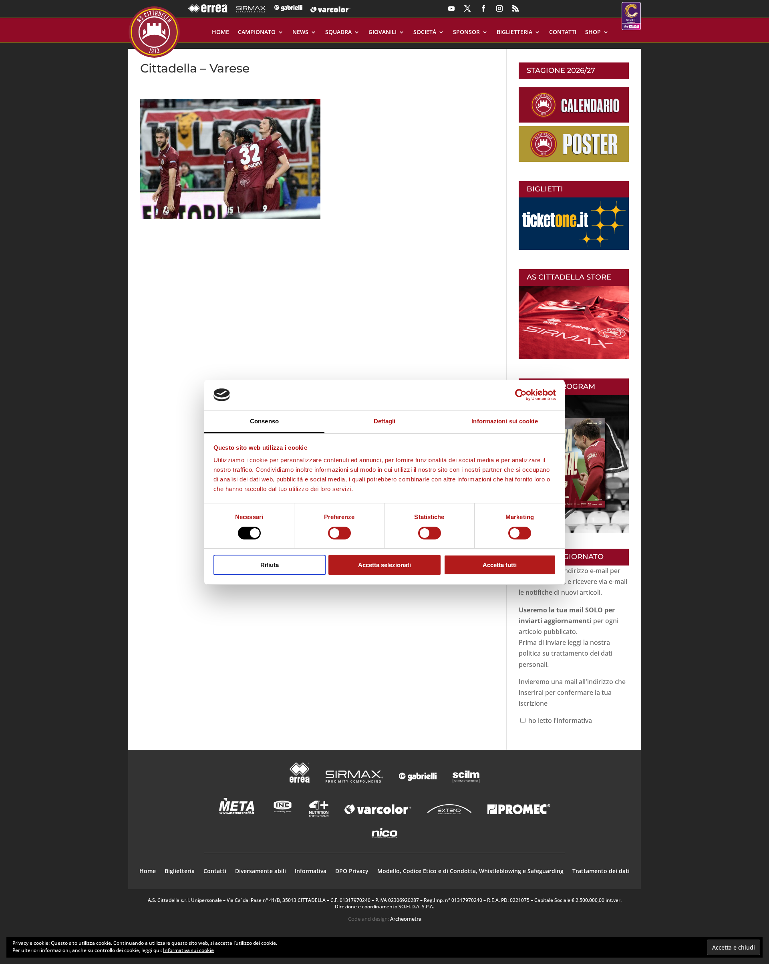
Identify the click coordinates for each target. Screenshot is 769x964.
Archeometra (405, 918)
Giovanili (382, 32)
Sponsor (466, 32)
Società (424, 32)
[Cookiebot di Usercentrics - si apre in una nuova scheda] (521, 395)
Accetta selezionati (384, 564)
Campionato (257, 32)
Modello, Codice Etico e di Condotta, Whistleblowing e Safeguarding (470, 871)
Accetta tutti (500, 564)
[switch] (339, 533)
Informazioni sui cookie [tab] (504, 421)
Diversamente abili (260, 871)
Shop (593, 32)
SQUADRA (338, 32)
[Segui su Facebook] (483, 8)
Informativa (310, 871)
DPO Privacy (351, 871)
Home (220, 32)
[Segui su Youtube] (451, 8)
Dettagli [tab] (385, 421)
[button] (230, 159)
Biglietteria (514, 32)
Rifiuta (269, 564)
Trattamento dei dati (601, 871)
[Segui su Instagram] (499, 8)
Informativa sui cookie (188, 950)
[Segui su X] (467, 8)
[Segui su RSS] (515, 8)
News (300, 32)
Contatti (562, 32)
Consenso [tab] (264, 421)
